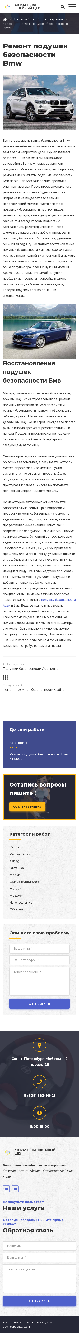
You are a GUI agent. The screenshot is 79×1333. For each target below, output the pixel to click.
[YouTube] (15, 1188)
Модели (16, 895)
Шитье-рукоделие (24, 882)
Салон (14, 847)
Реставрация (20, 854)
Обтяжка (16, 868)
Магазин (16, 889)
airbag (14, 747)
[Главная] (5, 19)
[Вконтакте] (6, 1188)
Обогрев (16, 909)
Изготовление (20, 902)
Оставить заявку (27, 806)
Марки (14, 875)
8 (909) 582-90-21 (39, 1095)
